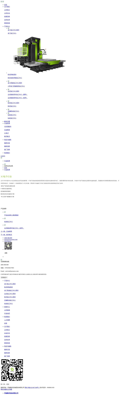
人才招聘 (7, 320)
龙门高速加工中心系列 (11, 290)
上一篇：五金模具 (6, 231)
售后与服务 (7, 139)
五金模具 (7, 130)
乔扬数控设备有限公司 (11, 393)
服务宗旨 (7, 143)
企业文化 (7, 333)
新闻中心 (7, 307)
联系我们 (7, 153)
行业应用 (7, 123)
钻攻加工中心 (8, 303)
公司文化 (7, 13)
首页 (5, 5)
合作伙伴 (7, 20)
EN (4, 156)
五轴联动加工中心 (10, 300)
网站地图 (3, 389)
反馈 (5, 323)
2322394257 (7, 241)
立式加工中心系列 (10, 293)
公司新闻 (7, 310)
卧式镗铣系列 (8, 287)
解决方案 (7, 121)
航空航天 (7, 136)
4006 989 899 (8, 238)
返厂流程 (7, 149)
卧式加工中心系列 (10, 297)
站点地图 (9, 389)
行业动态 (7, 313)
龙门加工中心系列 (10, 284)
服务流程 (7, 146)
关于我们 (7, 6)
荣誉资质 (7, 23)
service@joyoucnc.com (10, 239)
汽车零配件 (7, 126)
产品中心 (7, 26)
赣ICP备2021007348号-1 (32, 387)
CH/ (2, 156)
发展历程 (7, 16)
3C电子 (6, 133)
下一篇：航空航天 (6, 234)
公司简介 (7, 10)
